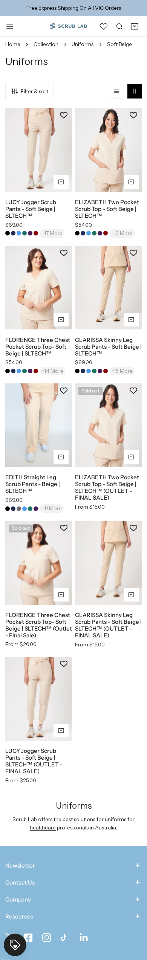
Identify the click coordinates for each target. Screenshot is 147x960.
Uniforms (82, 44)
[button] (134, 26)
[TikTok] (65, 938)
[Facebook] (28, 938)
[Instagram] (46, 938)
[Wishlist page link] (103, 26)
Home (12, 44)
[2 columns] (134, 91)
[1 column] (116, 91)
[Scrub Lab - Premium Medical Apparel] (68, 25)
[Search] (119, 26)
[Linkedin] (84, 938)
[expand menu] (9, 26)
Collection (46, 44)
